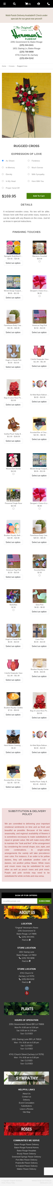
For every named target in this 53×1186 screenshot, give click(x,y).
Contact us (26, 1097)
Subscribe (44, 901)
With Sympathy (38, 174)
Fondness (36, 161)
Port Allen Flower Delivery (26, 1160)
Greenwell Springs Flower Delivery (26, 1157)
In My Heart (11, 181)
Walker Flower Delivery (26, 1169)
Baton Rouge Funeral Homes (26, 1147)
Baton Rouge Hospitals (26, 1150)
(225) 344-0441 (27, 45)
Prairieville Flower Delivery (26, 1163)
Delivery (26, 1100)
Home (4, 66)
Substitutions (26, 1106)
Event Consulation (26, 1103)
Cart (25, 4)
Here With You (38, 181)
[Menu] (4, 4)
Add (39, 261)
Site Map (26, 1112)
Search (14, 4)
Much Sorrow (37, 167)
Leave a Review (26, 1109)
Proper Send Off (12, 188)
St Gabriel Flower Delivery (27, 1166)
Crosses (12, 66)
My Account (38, 4)
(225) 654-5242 (27, 58)
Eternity (9, 174)
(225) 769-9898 (27, 52)
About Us (26, 1093)
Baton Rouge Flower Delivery (26, 1144)
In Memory (10, 167)
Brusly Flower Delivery (26, 1154)
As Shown (10, 161)
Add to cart (39, 196)
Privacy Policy (10, 1183)
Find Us (25, 940)
